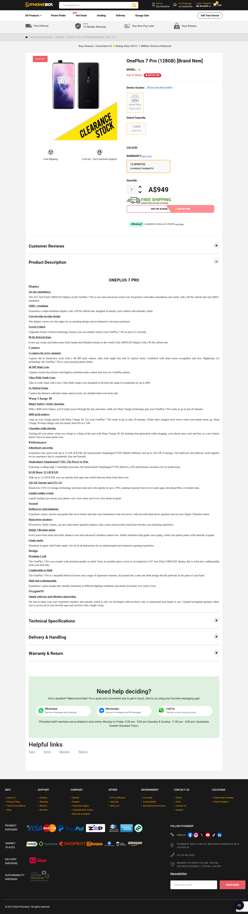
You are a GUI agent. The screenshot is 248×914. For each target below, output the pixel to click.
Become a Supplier (81, 814)
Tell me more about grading (159, 87)
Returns (83, 751)
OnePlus (59, 37)
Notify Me (154, 75)
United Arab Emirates (223, 797)
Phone (179, 797)
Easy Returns (189, 26)
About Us (11, 797)
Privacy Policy (13, 801)
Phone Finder (58, 15)
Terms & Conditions (16, 805)
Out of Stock (159, 209)
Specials (114, 801)
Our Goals (148, 797)
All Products (32, 15)
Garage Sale (142, 15)
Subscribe (232, 884)
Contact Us (181, 805)
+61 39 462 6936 (186, 855)
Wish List (114, 805)
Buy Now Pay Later (143, 26)
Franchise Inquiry (80, 805)
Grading (101, 15)
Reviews (44, 810)
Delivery (120, 15)
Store (178, 801)
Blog (9, 810)
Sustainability (149, 801)
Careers (179, 810)
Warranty (139, 156)
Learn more (146, 156)
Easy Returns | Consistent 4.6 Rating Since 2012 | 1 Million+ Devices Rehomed (125, 46)
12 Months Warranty (94, 25)
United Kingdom (221, 801)
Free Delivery (41, 26)
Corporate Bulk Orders (82, 810)
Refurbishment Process (154, 805)
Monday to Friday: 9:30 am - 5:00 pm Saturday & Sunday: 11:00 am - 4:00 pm (199, 865)
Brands (75, 797)
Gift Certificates (117, 797)
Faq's (32, 751)
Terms (47, 751)
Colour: (132, 147)
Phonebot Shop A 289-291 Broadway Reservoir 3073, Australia (208, 846)
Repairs (76, 801)
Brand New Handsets (41, 37)
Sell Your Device (210, 15)
